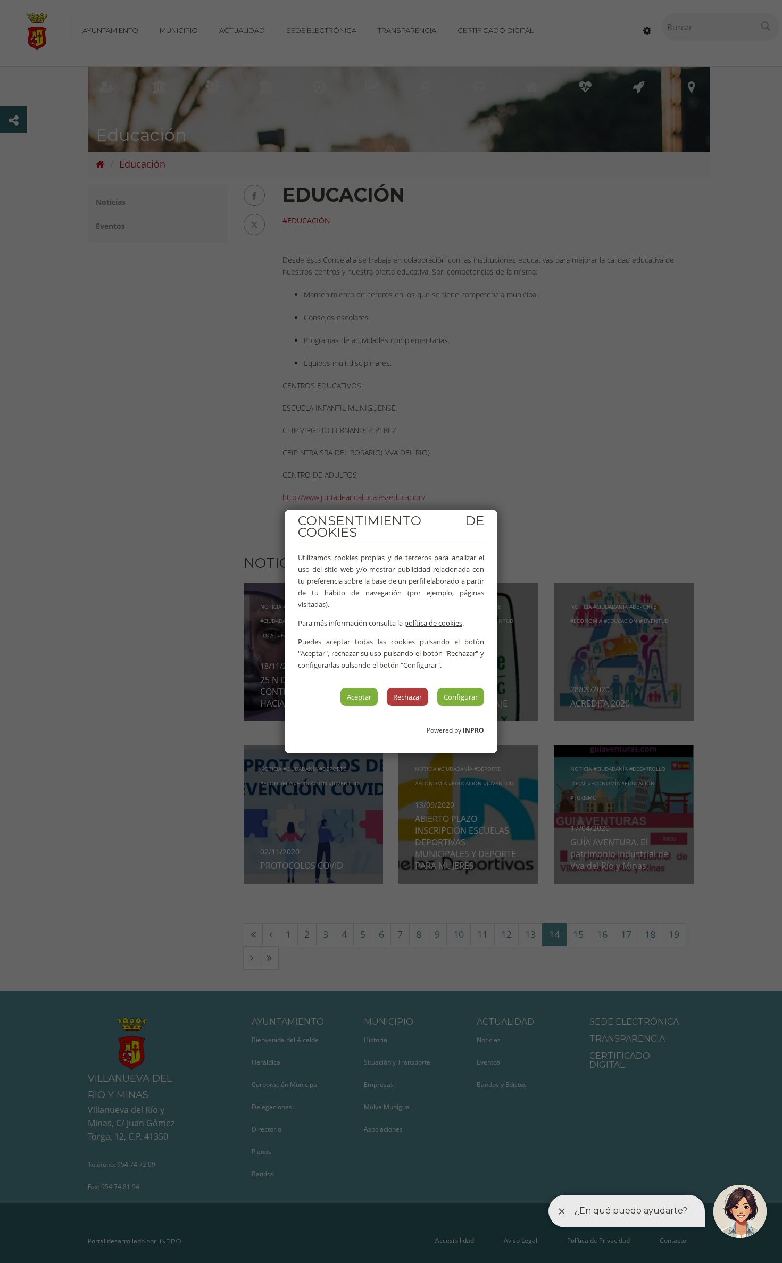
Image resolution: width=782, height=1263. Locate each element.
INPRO (473, 730)
